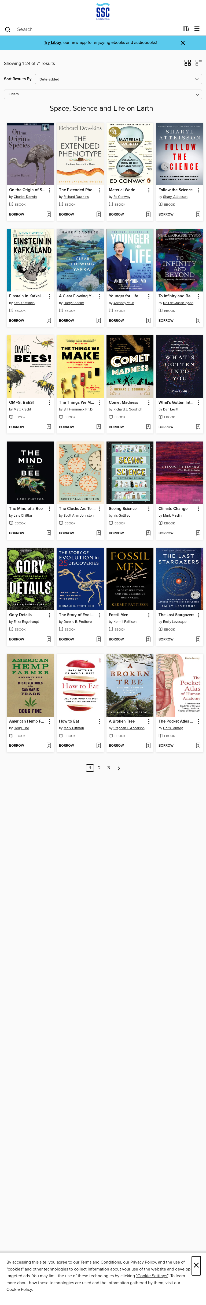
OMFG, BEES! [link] (21, 402)
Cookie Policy (19, 1289)
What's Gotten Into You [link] (177, 402)
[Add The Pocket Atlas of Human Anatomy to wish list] (198, 745)
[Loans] (186, 30)
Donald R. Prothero (78, 622)
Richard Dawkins (76, 197)
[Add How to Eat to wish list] (98, 745)
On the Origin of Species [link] (27, 190)
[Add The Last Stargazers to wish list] (198, 639)
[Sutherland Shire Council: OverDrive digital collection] (103, 11)
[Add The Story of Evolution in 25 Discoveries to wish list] (98, 639)
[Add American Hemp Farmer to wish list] (48, 745)
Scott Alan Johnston (79, 515)
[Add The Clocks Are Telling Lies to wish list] (98, 533)
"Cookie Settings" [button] (152, 1276)
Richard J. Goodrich (127, 409)
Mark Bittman (74, 728)
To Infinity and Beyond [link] (177, 296)
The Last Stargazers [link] (176, 615)
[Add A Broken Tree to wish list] (148, 745)
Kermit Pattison (125, 622)
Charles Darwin (25, 197)
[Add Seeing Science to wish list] (148, 533)
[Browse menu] (197, 29)
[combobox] (91, 29)
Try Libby (52, 42)
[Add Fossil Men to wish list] (148, 639)
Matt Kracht (22, 409)
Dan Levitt (170, 409)
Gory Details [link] (20, 615)
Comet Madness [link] (123, 402)
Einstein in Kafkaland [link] (27, 296)
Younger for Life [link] (123, 296)
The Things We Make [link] (77, 402)
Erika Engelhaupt (26, 622)
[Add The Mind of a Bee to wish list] (48, 533)
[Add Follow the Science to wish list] (198, 214)
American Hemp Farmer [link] (27, 721)
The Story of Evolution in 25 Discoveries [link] (77, 615)
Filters (14, 94)
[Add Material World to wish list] (148, 214)
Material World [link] (122, 190)
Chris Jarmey (173, 728)
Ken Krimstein (24, 303)
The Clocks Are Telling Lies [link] (77, 508)
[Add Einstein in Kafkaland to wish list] (48, 320)
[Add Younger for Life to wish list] (148, 320)
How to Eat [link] (69, 721)
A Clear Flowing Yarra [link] (77, 296)
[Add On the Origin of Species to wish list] (48, 214)
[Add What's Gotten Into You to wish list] (198, 427)
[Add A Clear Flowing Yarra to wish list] (98, 320)
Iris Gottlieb (121, 515)
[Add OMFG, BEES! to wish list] (48, 427)
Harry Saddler (74, 303)
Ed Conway (121, 197)
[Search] (7, 29)
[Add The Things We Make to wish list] (98, 427)
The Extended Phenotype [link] (77, 190)
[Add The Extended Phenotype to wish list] (98, 214)
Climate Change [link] (173, 508)
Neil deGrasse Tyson (178, 303)
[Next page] (119, 768)
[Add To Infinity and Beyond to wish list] (198, 320)
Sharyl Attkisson (175, 197)
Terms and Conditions (100, 1262)
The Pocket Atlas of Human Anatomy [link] (177, 721)
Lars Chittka (23, 515)
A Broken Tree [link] (122, 721)
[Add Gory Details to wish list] (48, 639)
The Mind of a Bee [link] (26, 508)
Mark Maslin (172, 515)
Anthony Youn (123, 303)
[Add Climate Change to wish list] (198, 533)
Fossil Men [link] (118, 615)
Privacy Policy (143, 1262)
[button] (187, 64)
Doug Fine (21, 728)
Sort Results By (18, 79)
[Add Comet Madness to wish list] (148, 427)
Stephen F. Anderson (129, 728)
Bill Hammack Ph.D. (78, 409)
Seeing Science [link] (123, 508)
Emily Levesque (174, 622)
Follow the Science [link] (176, 190)
